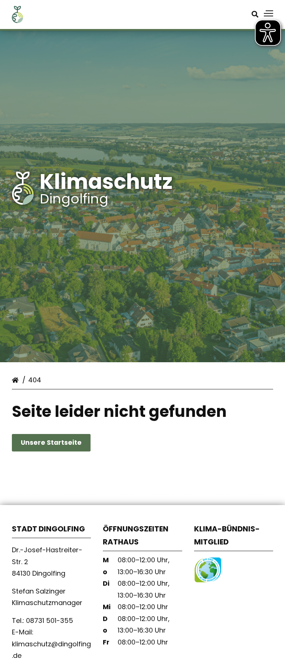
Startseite (16, 378)
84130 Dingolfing (39, 573)
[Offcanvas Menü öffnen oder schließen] (268, 13)
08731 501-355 (50, 620)
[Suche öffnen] (255, 14)
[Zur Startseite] (17, 20)
